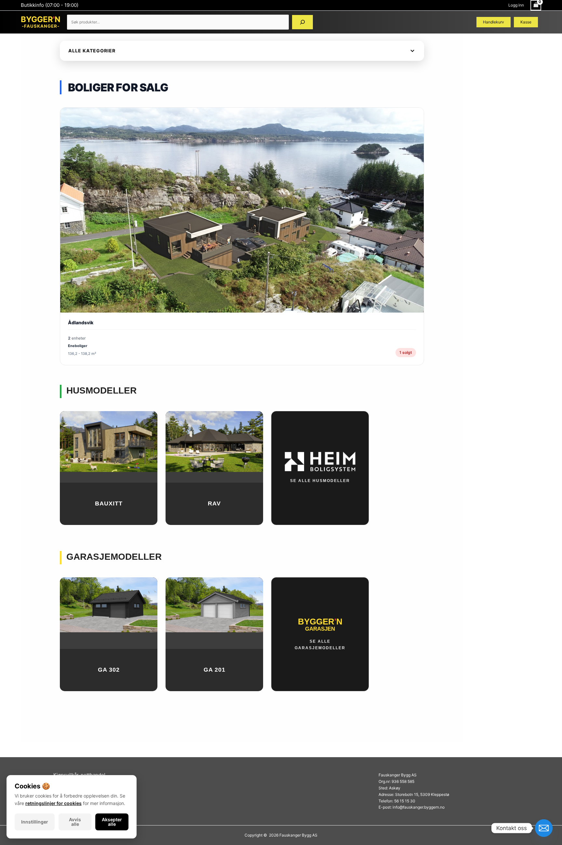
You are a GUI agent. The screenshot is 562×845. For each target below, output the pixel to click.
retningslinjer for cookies (53, 803)
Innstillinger (34, 822)
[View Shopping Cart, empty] (535, 5)
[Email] (544, 828)
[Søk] (302, 22)
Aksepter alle (112, 822)
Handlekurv (493, 22)
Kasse (525, 22)
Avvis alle (75, 822)
